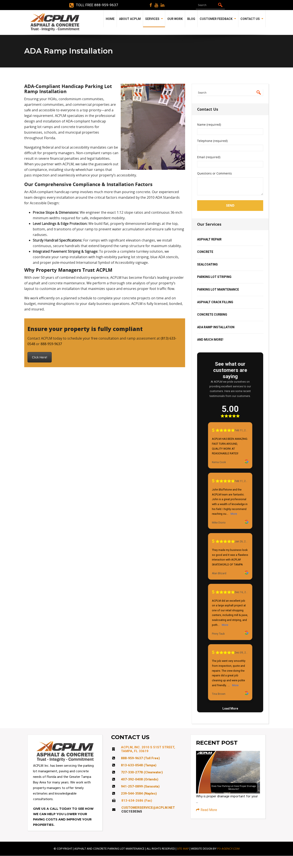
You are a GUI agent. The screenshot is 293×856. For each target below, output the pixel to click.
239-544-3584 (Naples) (139, 793)
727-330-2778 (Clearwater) (142, 772)
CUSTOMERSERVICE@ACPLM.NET (148, 808)
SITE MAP (183, 849)
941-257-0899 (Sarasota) (140, 786)
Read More (209, 810)
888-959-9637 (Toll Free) (140, 758)
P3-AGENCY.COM (228, 849)
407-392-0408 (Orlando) (139, 779)
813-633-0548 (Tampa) (138, 765)
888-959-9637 (51, 344)
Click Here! (39, 357)
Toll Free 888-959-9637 (97, 5)
